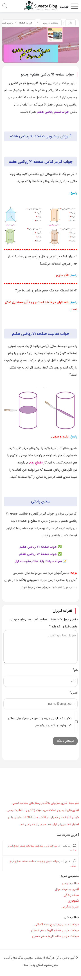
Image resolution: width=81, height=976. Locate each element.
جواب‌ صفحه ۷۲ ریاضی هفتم (38, 554)
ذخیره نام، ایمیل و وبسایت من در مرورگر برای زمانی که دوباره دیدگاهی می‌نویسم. (40, 722)
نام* (75, 670)
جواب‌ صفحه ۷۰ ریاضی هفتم (38, 546)
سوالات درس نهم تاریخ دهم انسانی (57, 924)
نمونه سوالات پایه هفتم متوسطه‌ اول (38, 561)
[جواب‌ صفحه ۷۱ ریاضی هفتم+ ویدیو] (40, 45)
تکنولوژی (73, 900)
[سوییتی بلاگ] (40, 5)
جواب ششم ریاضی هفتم (52, 111)
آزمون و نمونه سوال (67, 889)
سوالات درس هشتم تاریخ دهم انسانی (55, 930)
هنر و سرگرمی (70, 906)
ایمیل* (74, 692)
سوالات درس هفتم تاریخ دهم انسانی (55, 936)
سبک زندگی (71, 894)
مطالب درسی (50, 23)
